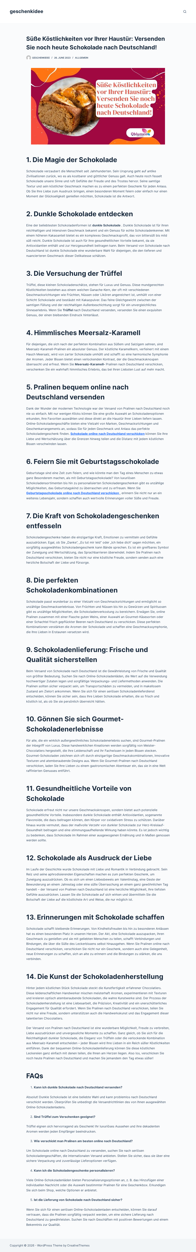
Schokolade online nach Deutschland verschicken (107, 434)
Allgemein (81, 57)
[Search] (184, 11)
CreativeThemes (78, 1245)
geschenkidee (26, 11)
